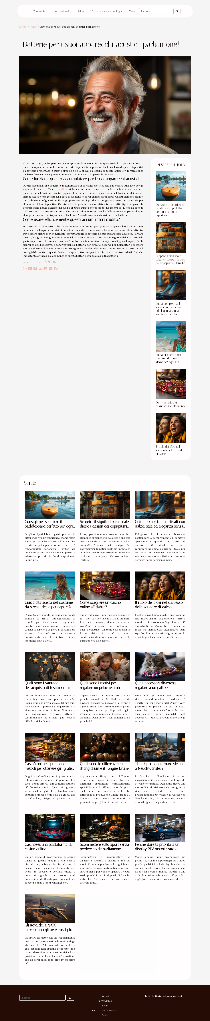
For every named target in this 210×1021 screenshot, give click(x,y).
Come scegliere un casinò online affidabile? (170, 404)
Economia (39, 11)
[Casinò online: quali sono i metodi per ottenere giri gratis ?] (50, 747)
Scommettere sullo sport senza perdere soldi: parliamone (104, 846)
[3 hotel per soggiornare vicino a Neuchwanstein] (160, 747)
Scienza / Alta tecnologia (107, 11)
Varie (132, 11)
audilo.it (63, 189)
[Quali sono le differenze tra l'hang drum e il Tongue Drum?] (105, 747)
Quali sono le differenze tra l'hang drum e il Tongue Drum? (104, 766)
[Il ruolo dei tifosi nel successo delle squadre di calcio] (171, 427)
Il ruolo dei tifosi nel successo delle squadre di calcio (170, 450)
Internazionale (61, 11)
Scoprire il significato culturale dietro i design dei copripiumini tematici (171, 259)
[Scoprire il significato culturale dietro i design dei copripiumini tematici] (171, 237)
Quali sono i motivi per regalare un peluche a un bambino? (100, 687)
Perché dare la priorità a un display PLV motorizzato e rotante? (157, 849)
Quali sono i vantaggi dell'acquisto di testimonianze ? (48, 687)
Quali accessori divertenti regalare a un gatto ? (155, 685)
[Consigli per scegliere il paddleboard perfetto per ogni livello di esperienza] (171, 185)
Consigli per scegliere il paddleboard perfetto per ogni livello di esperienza (170, 210)
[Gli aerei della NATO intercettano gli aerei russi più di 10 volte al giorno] (50, 908)
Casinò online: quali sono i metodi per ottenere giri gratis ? (49, 768)
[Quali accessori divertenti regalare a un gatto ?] (160, 666)
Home (22, 26)
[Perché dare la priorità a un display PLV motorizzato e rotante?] (160, 827)
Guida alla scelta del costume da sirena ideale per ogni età (168, 358)
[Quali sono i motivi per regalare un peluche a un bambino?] (105, 666)
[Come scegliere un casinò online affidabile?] (171, 383)
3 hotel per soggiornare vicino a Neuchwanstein (159, 766)
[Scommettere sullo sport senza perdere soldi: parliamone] (105, 827)
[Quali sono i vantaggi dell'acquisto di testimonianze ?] (50, 666)
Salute (81, 11)
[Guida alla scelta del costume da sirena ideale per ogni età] (171, 335)
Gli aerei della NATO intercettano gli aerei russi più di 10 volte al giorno (48, 930)
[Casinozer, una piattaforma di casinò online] (50, 827)
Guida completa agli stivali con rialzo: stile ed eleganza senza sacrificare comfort (169, 309)
